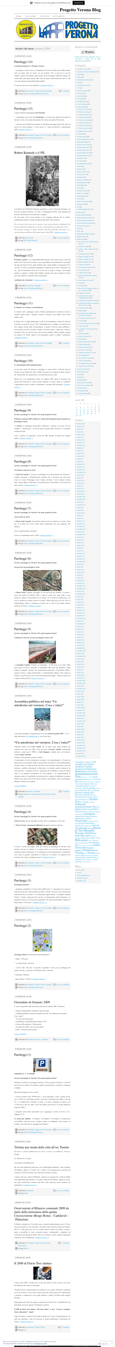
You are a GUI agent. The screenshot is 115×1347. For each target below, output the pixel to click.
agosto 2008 (80, 724)
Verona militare (81, 391)
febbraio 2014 (81, 553)
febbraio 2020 (81, 424)
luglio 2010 (80, 661)
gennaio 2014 (80, 556)
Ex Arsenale (80, 161)
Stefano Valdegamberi (81, 843)
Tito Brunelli (94, 842)
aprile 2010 (80, 670)
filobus (78, 809)
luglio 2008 (80, 726)
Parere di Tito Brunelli (83, 201)
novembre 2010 (81, 651)
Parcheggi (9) (22, 410)
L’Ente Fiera (82, 326)
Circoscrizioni (81, 107)
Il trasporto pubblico (84, 308)
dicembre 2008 (81, 713)
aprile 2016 (80, 486)
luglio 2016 (80, 478)
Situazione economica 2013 (86, 352)
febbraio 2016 (81, 491)
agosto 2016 (80, 475)
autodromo (26, 794)
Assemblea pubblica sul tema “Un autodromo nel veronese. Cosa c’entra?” (39, 703)
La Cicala (79, 188)
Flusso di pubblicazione (83, 875)
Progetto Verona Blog (80, 9)
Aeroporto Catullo (83, 246)
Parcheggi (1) (22, 1054)
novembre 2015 (81, 499)
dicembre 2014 (81, 526)
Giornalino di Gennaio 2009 (32, 1002)
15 (87, 409)
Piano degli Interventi (83, 215)
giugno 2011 (80, 632)
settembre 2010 (81, 656)
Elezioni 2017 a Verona (89, 790)
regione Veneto (95, 838)
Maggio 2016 (80, 483)
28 (84, 413)
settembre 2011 (81, 624)
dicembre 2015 (81, 497)
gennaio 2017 (80, 467)
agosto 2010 (80, 659)
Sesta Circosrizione (84, 123)
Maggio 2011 (80, 634)
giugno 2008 (80, 729)
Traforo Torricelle (83, 360)
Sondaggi (79, 377)
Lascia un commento (62, 135)
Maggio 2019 (80, 426)
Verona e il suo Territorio (84, 385)
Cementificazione (81, 101)
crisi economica (83, 270)
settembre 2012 (81, 594)
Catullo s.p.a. (94, 784)
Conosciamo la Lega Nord (86, 267)
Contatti (45, 16)
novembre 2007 (81, 748)
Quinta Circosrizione (84, 117)
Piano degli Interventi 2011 (86, 342)
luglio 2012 (80, 599)
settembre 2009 (81, 688)
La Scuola (81, 321)
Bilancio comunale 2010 (85, 256)
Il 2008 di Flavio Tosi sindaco (33, 1263)
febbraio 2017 (81, 464)
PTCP (79, 228)
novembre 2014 (81, 529)
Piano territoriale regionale (84, 220)
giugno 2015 (80, 510)
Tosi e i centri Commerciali (86, 845)
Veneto (85, 853)
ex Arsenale (84, 801)
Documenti (59, 16)
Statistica (95, 840)
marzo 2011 (80, 640)
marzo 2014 (80, 551)
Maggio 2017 (80, 456)
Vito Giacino (87, 862)
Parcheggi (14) (23, 61)
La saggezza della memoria (86, 318)
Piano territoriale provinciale (84, 218)
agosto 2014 (80, 537)
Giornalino (30, 1039)
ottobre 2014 (80, 532)
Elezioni (77, 790)
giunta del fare (79, 814)
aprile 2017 (80, 459)
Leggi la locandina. (20, 786)
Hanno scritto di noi (82, 172)
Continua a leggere (47, 85)
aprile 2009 (80, 702)
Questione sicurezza (84, 350)
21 (84, 411)
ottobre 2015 (80, 502)
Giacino (98, 812)
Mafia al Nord (82, 333)
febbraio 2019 (81, 434)
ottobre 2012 (80, 591)
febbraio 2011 (81, 642)
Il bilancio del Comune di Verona (87, 300)
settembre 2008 (81, 721)
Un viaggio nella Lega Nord (86, 363)
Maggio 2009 (80, 699)
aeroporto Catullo (83, 766)
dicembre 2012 (81, 586)
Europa (80, 283)
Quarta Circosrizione (84, 114)
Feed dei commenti (82, 878)
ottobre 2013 (80, 564)
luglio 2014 (80, 540)
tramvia (46, 93)
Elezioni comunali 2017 (83, 147)
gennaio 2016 (80, 494)
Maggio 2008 (80, 732)
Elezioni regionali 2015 (83, 155)
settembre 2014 (81, 534)
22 (87, 411)
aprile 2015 (80, 515)
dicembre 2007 (81, 745)
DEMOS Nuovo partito (83, 145)
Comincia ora (78, 3)
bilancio (26, 1248)
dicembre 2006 (81, 756)
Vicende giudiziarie (82, 393)
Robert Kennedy (32, 240)
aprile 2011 (80, 637)
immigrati (89, 813)
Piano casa (80, 212)
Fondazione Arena (83, 293)
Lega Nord (84, 823)
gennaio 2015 (80, 524)
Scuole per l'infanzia (82, 369)
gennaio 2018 (80, 442)
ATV (78, 88)
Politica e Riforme (83, 344)
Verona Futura (81, 388)
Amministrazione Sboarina (84, 80)
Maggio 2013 (80, 572)
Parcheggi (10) (23, 360)
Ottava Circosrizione (84, 109)
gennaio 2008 (80, 743)
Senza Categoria (81, 372)
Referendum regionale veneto (85, 234)
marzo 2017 (80, 461)
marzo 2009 (80, 705)
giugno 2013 (80, 569)
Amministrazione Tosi (84, 254)
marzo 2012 (80, 607)
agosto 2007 (80, 753)
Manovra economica (84, 336)
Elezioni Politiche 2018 (83, 153)
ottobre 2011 (80, 621)
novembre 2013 (81, 561)
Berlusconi (86, 779)
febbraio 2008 (81, 740)
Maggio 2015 (80, 513)
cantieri (25, 93)
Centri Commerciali (82, 104)
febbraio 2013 (81, 580)
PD (78, 207)
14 (84, 409)
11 (99, 407)
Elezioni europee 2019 (83, 150)
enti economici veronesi (85, 280)
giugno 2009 (80, 697)
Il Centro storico (81, 174)
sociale (79, 374)
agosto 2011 (80, 626)
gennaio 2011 (80, 645)
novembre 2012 (81, 588)
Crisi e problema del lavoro (84, 139)
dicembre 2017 (81, 445)
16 (91, 409)
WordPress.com (81, 881)
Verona (91, 852)
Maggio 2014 (80, 545)
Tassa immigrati (83, 355)
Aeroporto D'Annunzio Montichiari (86, 72)
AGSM (79, 74)
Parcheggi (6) (22, 558)
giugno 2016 (80, 480)
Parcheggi (49, 91)
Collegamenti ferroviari (83, 131)
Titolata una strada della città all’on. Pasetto (41, 1147)
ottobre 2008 (80, 718)
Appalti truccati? (85, 777)
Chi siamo (30, 16)
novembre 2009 (81, 683)
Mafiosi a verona (81, 193)
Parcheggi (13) (23, 108)
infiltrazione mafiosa (83, 818)
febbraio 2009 (81, 707)
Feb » (80, 415)
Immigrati (81, 310)
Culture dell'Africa (83, 273)
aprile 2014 (80, 548)
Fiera (98, 807)
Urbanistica (80, 380)
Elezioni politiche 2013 (85, 209)
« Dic (76, 415)
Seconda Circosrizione (85, 120)
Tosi (24, 1330)
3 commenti (65, 91)
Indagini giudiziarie (82, 182)
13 (80, 409)
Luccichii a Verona (82, 190)
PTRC (79, 231)
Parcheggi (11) (23, 303)
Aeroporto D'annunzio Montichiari (85, 770)
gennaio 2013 (80, 583)
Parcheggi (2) (22, 925)
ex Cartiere (81, 285)
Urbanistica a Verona (86, 851)
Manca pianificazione (86, 826)
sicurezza (90, 840)
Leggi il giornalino (20, 1034)
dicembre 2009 (81, 680)
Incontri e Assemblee (33, 791)
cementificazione (82, 786)
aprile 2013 (80, 575)
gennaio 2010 (80, 678)
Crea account (80, 870)
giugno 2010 (80, 664)
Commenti (30, 91)
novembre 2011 (81, 618)
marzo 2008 (80, 737)
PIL (24, 240)
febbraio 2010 (81, 675)
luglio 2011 (80, 629)
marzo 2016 (80, 488)
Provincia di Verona (82, 226)
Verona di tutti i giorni (83, 382)
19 (76, 411)
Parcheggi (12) (23, 255)
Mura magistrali (81, 196)
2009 (94, 762)
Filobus (79, 166)
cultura (99, 788)
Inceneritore (80, 177)
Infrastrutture (80, 185)
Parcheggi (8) (22, 461)
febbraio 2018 (81, 440)
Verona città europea (91, 855)
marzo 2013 (80, 578)
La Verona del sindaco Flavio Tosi (88, 323)
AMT (78, 82)
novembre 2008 (81, 715)
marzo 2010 (80, 672)
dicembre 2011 (81, 615)
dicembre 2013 (81, 559)
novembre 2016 (81, 472)
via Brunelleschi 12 (33, 736)
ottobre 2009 (80, 686)
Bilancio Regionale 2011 (85, 262)
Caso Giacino (80, 96)
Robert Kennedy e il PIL (29, 152)
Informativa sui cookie (41, 1343)
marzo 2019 (80, 432)
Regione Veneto (81, 236)
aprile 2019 (80, 429)
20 (80, 411)
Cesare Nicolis (46, 794)
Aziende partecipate (82, 90)
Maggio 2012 (80, 605)
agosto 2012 (80, 597)
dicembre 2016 (81, 469)
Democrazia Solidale (82, 142)
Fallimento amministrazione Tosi (86, 805)
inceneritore (80, 816)
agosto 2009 (80, 691)
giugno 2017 (80, 453)
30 (91, 413)
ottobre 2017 (80, 448)
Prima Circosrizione (84, 112)
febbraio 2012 (81, 610)
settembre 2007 (81, 751)
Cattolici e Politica (83, 264)
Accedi (79, 872)
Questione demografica (85, 347)
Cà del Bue (80, 99)
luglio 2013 (80, 567)
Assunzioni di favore (82, 85)
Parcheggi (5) (22, 629)
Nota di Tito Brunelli (87, 827)
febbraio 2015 (81, 521)
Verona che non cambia (85, 366)
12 (76, 409)
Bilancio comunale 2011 (85, 259)
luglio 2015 (80, 507)
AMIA (79, 77)
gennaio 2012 (80, 613)
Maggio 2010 (80, 667)
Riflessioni (39, 93)
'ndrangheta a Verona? (83, 762)
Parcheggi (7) (22, 508)
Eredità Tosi (80, 158)
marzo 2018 (80, 437)
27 (80, 413)
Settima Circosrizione (84, 125)
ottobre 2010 (80, 653)
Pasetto (25, 1193)
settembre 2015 (81, 505)
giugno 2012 (80, 602)
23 (91, 411)
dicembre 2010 (81, 648)
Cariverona (80, 93)
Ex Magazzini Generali (83, 163)
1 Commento (65, 1243)
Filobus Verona (86, 809)
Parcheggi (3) (22, 880)
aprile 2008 (80, 734)
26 (76, 413)
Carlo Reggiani (36, 794)
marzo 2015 (80, 518)
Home (19, 16)
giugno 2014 (80, 542)
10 (95, 407)
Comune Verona (39, 91)
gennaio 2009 (80, 710)
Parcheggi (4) (22, 811)
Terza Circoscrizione (84, 128)
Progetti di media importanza (84, 223)
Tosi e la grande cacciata (85, 358)
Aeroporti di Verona (82, 69)
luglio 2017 (80, 451)
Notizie (79, 199)
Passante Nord (81, 204)
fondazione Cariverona (87, 811)
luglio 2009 (80, 694)
